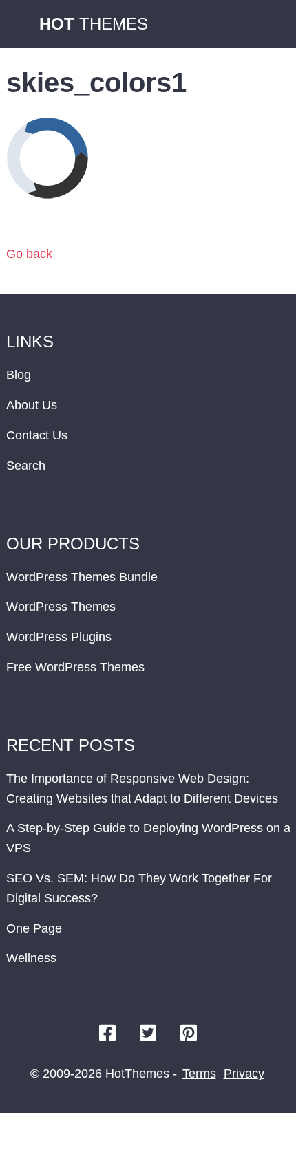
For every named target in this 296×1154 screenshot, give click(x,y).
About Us (31, 405)
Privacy (244, 1073)
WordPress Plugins (59, 637)
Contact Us (36, 435)
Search (25, 465)
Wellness (31, 958)
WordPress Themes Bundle (82, 577)
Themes (93, 23)
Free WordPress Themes (75, 667)
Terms (199, 1073)
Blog (18, 375)
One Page (34, 928)
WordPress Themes (61, 606)
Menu (272, 24)
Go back (29, 254)
